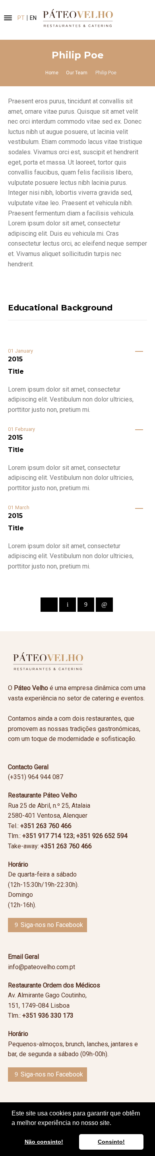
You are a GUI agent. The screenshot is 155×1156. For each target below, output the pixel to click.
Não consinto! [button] (44, 1142)
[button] (114, 1123)
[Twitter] (67, 604)
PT (21, 18)
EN (33, 18)
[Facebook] (86, 604)
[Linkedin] (104, 604)
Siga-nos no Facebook (52, 925)
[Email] (49, 604)
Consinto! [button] (111, 1142)
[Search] (136, 18)
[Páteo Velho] (77, 18)
